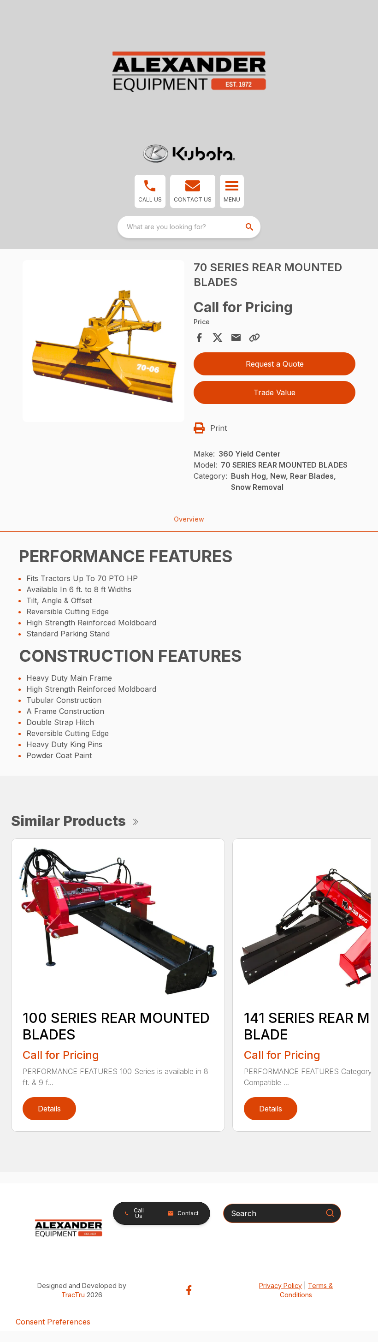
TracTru (73, 1295)
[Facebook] (189, 1290)
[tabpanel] (103, 342)
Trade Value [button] (274, 392)
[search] (250, 227)
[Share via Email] (236, 337)
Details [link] (49, 1108)
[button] (150, 191)
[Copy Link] (254, 337)
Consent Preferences (53, 1321)
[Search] (330, 1212)
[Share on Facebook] (199, 337)
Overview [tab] (189, 519)
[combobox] (189, 227)
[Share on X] (217, 337)
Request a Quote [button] (275, 363)
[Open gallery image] (103, 341)
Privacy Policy (280, 1285)
